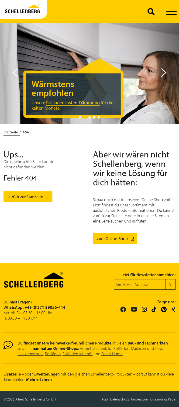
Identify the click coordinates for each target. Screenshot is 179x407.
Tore (158, 348)
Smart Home (112, 353)
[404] (23, 11)
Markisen (138, 348)
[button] (164, 72)
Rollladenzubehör (77, 353)
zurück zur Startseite (25, 196)
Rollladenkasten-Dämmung (73, 102)
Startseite (10, 132)
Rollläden (121, 348)
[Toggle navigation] (171, 11)
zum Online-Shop (112, 238)
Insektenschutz (30, 353)
